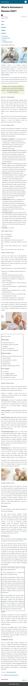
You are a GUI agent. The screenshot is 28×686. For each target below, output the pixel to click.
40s (25, 77)
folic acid (12, 601)
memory (3, 72)
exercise (23, 492)
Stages (2, 24)
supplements (18, 663)
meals (4, 540)
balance (16, 220)
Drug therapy (5, 36)
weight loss (12, 373)
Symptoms (3, 27)
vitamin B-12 (4, 601)
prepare (17, 559)
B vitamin (20, 601)
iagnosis (4, 30)
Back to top (24, 680)
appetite (7, 373)
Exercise (4, 40)
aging (3, 310)
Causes (2, 21)
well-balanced (20, 539)
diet (26, 492)
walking (11, 627)
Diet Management (6, 38)
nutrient (25, 539)
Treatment (3, 33)
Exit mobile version (14, 684)
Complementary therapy (7, 41)
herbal (12, 642)
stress (11, 586)
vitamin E (19, 199)
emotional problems (5, 74)
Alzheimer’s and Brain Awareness (11, 675)
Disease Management (11, 672)
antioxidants (4, 209)
